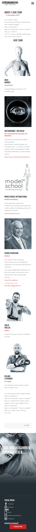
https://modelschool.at (12, 213)
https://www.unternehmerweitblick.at (17, 157)
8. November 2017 (13, 15)
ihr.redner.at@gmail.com (12, 285)
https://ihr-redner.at (11, 280)
